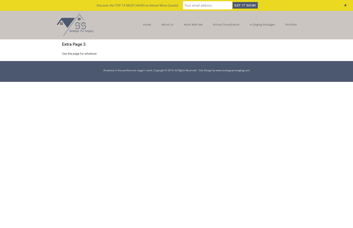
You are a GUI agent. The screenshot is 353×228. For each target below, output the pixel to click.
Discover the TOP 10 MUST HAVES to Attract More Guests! (137, 5)
